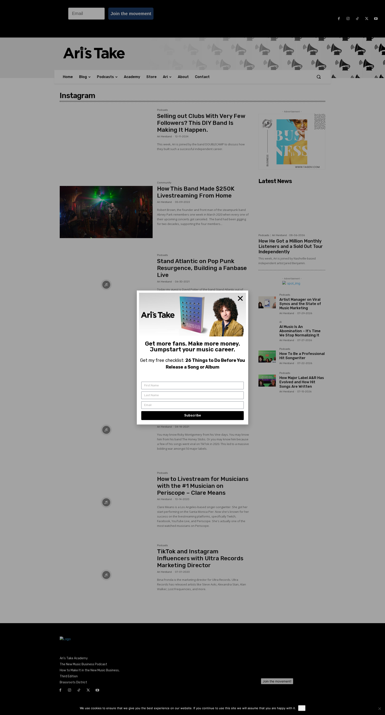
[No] (379, 708)
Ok (302, 708)
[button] (240, 298)
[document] (192, 357)
